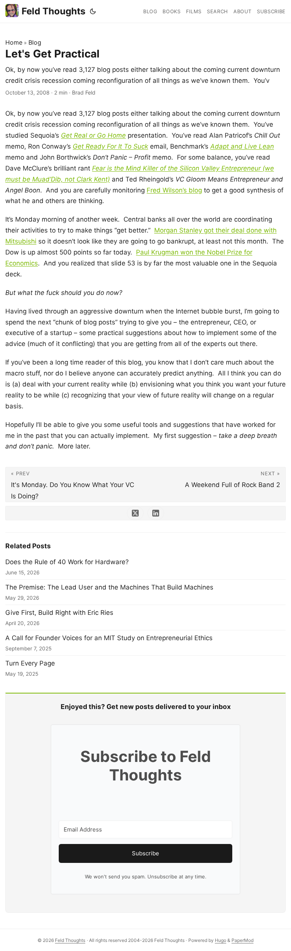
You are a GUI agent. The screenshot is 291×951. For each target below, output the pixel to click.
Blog (34, 42)
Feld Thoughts (53, 11)
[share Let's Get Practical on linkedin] (155, 513)
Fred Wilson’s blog (174, 190)
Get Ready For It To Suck (110, 146)
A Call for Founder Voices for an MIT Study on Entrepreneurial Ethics (109, 638)
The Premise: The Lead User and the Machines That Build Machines (109, 587)
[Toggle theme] (92, 11)
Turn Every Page (30, 663)
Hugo (220, 940)
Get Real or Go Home (93, 135)
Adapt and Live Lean (242, 146)
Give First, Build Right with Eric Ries (59, 612)
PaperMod (242, 940)
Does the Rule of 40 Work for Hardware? (67, 562)
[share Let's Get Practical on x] (135, 513)
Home (13, 42)
